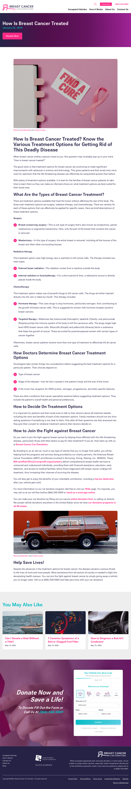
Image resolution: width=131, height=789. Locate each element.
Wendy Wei (24, 556)
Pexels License (40, 130)
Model (101, 710)
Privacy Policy (72, 779)
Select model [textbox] (106, 714)
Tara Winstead (25, 130)
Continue (98, 722)
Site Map (125, 779)
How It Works (96, 9)
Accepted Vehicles (77, 9)
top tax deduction (104, 479)
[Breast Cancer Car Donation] (18, 7)
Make (78, 710)
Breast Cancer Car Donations (32, 444)
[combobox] (98, 705)
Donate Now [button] (12, 36)
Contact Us (123, 9)
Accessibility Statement (112, 779)
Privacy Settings (85, 779)
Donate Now (106, 4)
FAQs (88, 489)
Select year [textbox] (82, 705)
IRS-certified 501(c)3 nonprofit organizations (38, 461)
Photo (16, 130)
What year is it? (81, 701)
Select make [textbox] (82, 714)
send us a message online (81, 492)
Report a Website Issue (120, 783)
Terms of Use (97, 779)
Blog (4, 766)
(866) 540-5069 (121, 4)
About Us (110, 9)
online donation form (82, 499)
